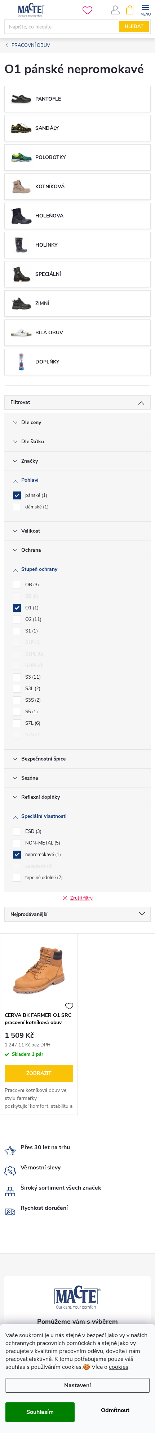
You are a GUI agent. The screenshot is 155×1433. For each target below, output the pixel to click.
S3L (32, 688)
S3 (32, 677)
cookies (118, 1367)
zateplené (38, 866)
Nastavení (77, 1385)
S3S (32, 700)
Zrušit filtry (81, 898)
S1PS (33, 665)
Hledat (134, 26)
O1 (31, 608)
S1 (30, 631)
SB (31, 596)
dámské (36, 507)
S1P (32, 642)
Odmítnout (115, 1410)
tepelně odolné (43, 877)
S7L (32, 723)
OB (31, 585)
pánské (35, 495)
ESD (32, 831)
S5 (30, 712)
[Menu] (145, 9)
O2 (32, 619)
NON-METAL (42, 843)
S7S (32, 735)
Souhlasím (40, 1412)
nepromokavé (42, 854)
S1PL (33, 654)
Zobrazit (39, 1073)
